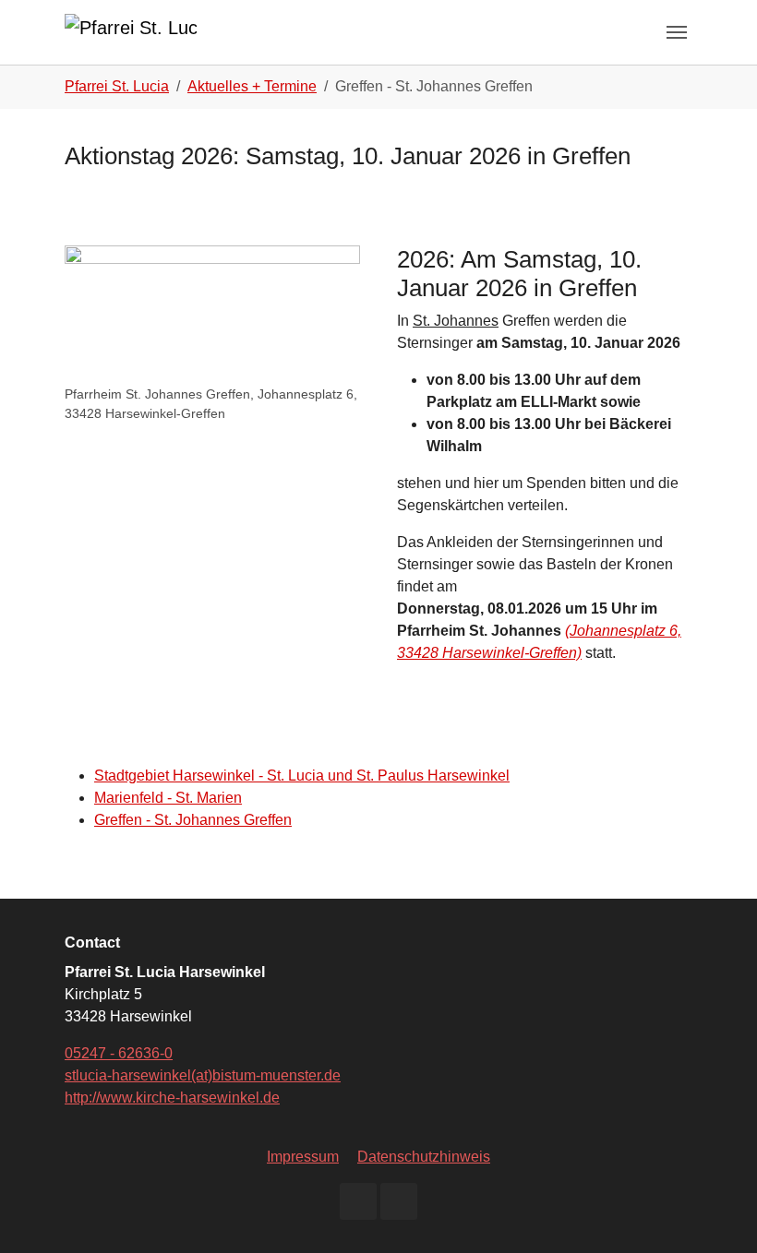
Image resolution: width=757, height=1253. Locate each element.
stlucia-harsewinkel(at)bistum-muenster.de (203, 1075)
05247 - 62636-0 (119, 1053)
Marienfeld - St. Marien (168, 798)
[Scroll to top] (716, 1212)
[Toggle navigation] (676, 32)
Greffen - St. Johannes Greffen (193, 820)
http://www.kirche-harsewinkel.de (172, 1097)
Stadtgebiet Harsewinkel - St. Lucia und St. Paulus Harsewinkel (302, 775)
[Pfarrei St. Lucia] (131, 32)
